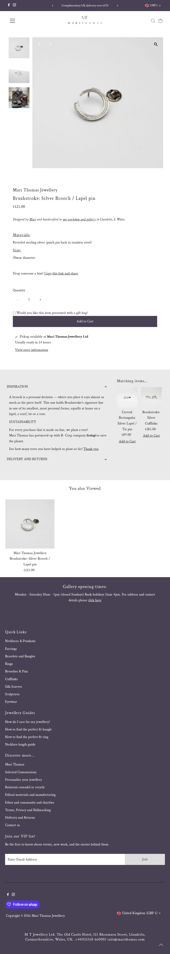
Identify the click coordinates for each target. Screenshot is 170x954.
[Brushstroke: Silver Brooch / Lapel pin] (29, 524)
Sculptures (12, 694)
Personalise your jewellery (23, 779)
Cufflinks (11, 679)
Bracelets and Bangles (20, 656)
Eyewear (11, 701)
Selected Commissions (21, 772)
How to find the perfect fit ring (26, 737)
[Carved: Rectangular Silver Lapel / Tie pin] (127, 397)
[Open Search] (153, 21)
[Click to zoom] (156, 44)
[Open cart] (160, 21)
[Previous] (53, 6)
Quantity (19, 290)
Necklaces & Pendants (20, 641)
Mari (32, 219)
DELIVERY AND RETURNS (27, 459)
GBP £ (154, 5)
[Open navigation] (25, 20)
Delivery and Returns (20, 817)
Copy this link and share (61, 273)
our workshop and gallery (79, 219)
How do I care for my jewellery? (27, 722)
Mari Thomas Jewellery (48, 915)
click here (94, 600)
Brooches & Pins (16, 671)
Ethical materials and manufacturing (30, 794)
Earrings (11, 648)
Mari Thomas (14, 764)
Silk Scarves (13, 686)
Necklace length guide (20, 744)
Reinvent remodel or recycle (25, 787)
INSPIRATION (17, 386)
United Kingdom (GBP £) (139, 913)
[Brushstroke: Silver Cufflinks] (151, 397)
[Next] (117, 6)
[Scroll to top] (161, 945)
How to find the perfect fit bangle (28, 729)
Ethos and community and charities (29, 802)
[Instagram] (14, 5)
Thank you (91, 449)
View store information (31, 350)
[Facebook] (9, 5)
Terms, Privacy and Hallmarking (28, 810)
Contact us (12, 825)
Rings (9, 664)
